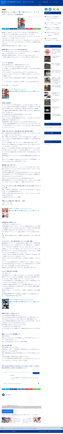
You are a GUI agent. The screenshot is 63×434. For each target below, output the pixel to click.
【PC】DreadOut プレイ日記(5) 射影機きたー (56, 115)
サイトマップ (47, 144)
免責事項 (13, 431)
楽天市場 (19, 91)
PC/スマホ (55, 1)
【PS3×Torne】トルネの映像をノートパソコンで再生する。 (55, 94)
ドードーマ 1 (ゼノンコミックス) (18, 89)
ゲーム (40, 1)
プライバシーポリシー (6, 431)
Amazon (13, 91)
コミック (3, 9)
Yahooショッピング (28, 91)
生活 (40, 4)
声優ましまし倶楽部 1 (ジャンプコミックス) (20, 208)
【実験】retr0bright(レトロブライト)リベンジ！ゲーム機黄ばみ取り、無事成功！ (53, 34)
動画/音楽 (46, 1)
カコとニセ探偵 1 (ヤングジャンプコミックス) (21, 299)
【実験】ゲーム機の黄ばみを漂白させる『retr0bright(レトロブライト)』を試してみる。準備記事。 (56, 80)
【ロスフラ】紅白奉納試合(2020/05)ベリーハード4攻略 (52, 39)
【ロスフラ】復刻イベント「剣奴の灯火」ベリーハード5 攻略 (53, 24)
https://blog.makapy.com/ (15, 383)
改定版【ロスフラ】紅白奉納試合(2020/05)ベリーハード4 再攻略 (53, 28)
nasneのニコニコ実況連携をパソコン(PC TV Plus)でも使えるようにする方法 (53, 18)
